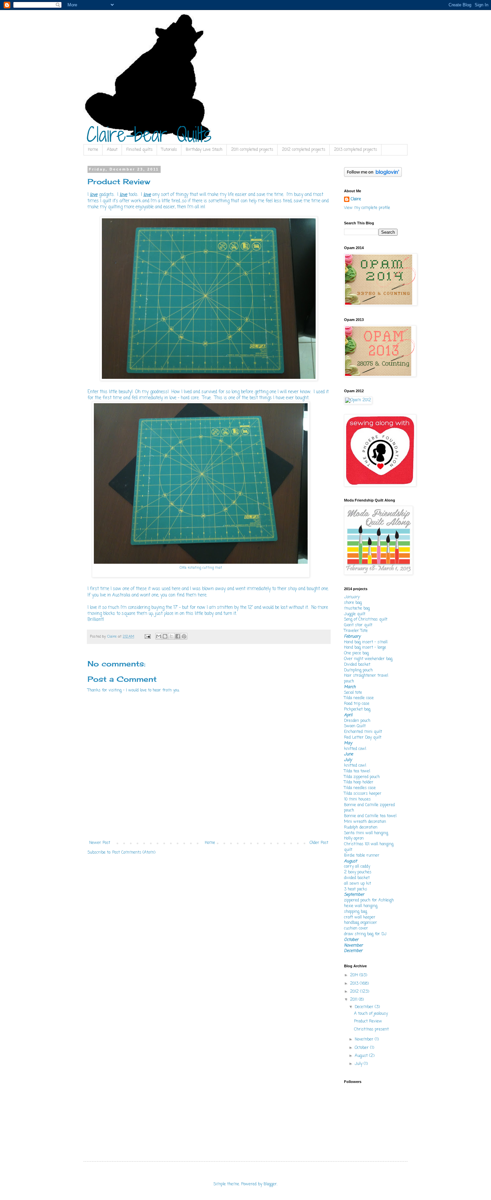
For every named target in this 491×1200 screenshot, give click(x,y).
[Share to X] (171, 636)
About (112, 150)
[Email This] (158, 636)
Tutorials (169, 150)
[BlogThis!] (165, 636)
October (362, 1048)
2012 (355, 992)
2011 (354, 1000)
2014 (354, 975)
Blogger (270, 1184)
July (359, 1064)
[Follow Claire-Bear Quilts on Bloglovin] (373, 176)
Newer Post (99, 843)
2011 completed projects (252, 150)
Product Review (368, 1021)
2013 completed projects (355, 150)
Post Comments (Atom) (133, 853)
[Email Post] (147, 636)
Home (93, 150)
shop (292, 588)
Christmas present (371, 1029)
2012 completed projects (303, 150)
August (362, 1056)
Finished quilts (139, 150)
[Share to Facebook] (177, 636)
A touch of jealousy (371, 1014)
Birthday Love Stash (204, 150)
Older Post (319, 843)
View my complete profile (367, 208)
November (365, 1040)
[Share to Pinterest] (184, 636)
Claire (356, 199)
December (365, 1007)
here (176, 588)
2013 (355, 984)
